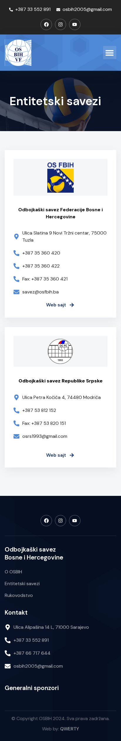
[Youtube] (74, 24)
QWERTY (69, 729)
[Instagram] (60, 24)
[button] (109, 52)
